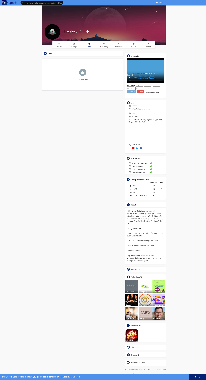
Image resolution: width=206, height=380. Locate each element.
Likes (133, 347)
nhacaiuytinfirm (74, 31)
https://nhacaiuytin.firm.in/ (141, 109)
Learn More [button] (75, 377)
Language (162, 369)
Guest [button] (159, 3)
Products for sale (138, 363)
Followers (135, 325)
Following (135, 277)
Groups (134, 355)
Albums (134, 269)
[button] (42, 3)
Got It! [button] (197, 377)
